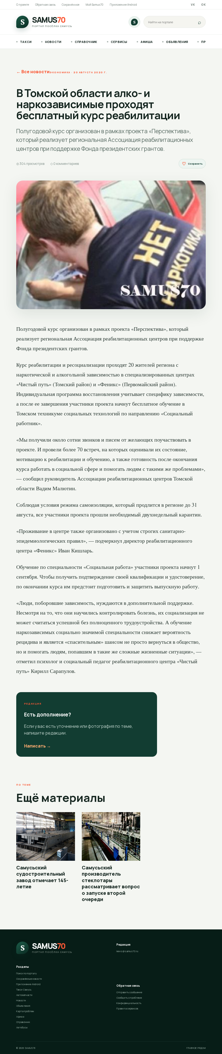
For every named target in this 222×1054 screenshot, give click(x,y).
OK (203, 4)
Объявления (177, 42)
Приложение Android (123, 4)
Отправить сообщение (129, 992)
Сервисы (119, 42)
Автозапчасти (24, 995)
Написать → (37, 746)
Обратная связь (45, 4)
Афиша (147, 42)
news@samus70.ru (127, 951)
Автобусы (22, 1027)
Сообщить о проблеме (129, 997)
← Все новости (33, 72)
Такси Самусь (23, 989)
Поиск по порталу (26, 973)
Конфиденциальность (128, 1003)
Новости (53, 42)
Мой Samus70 (94, 4)
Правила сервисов (127, 1008)
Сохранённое (70, 4)
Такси (26, 42)
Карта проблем (25, 1011)
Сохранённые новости (29, 978)
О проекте (22, 4)
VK (193, 4)
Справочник (86, 42)
